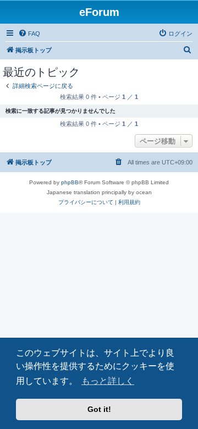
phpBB (70, 182)
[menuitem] (29, 33)
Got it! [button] (99, 409)
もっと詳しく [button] (107, 381)
